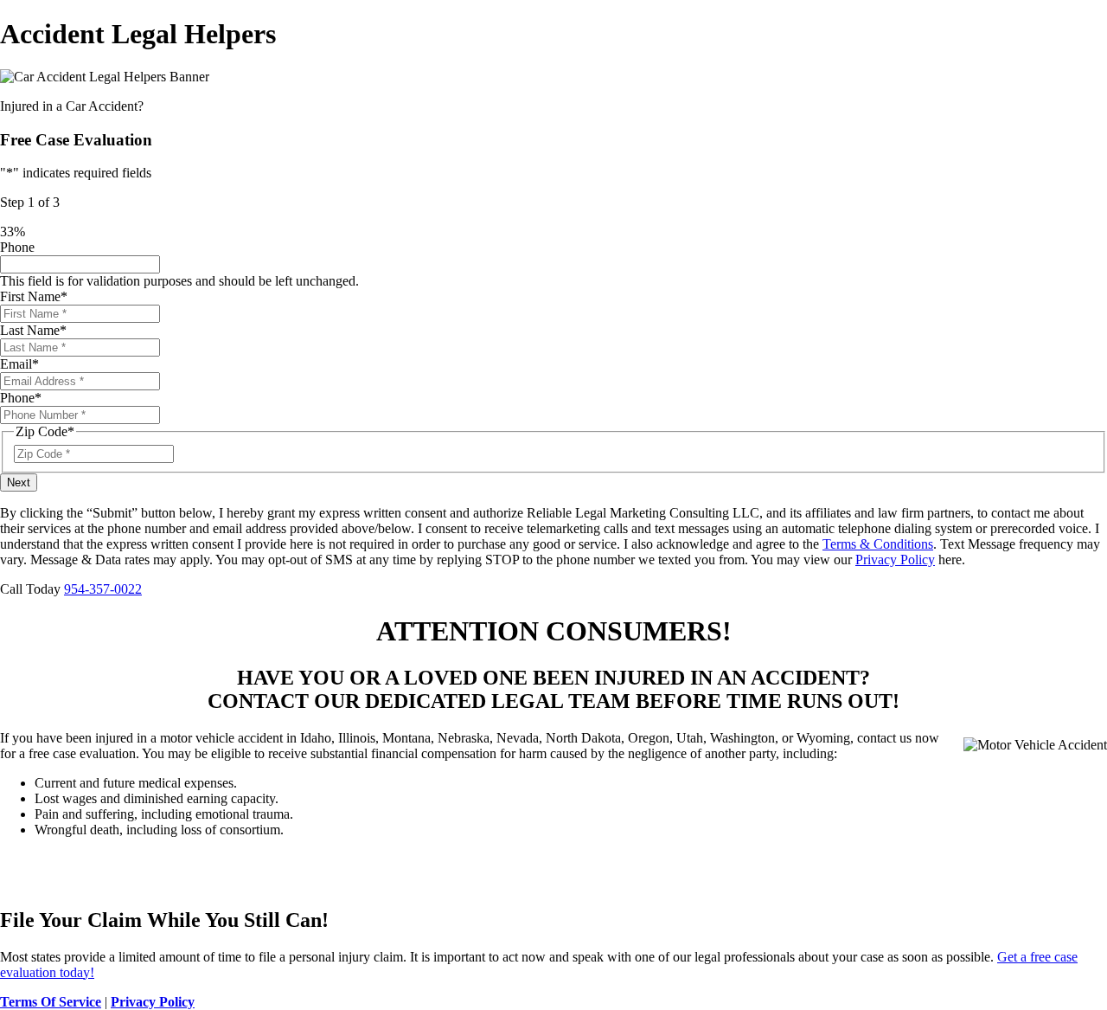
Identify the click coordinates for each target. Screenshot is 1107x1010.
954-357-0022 (103, 589)
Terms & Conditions (877, 544)
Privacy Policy (895, 559)
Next (18, 482)
